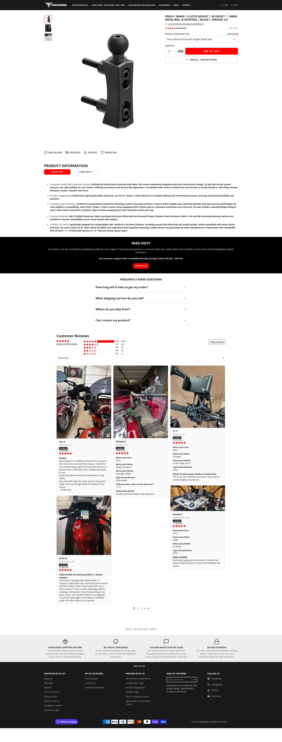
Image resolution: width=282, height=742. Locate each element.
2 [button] (138, 608)
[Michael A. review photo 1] (140, 402)
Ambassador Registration (138, 678)
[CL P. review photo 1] (197, 397)
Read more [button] (66, 489)
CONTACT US (141, 266)
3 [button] (141, 608)
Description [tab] (57, 172)
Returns (47, 687)
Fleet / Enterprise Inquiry (137, 696)
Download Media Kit (94, 687)
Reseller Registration (135, 687)
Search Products (52, 701)
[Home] (56, 5)
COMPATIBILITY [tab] (86, 172)
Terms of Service (52, 692)
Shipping (48, 678)
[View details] (65, 648)
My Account (224, 5)
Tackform (203, 721)
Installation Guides (53, 705)
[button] (90, 341)
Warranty (48, 683)
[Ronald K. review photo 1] (197, 498)
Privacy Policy (50, 696)
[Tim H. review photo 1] (84, 402)
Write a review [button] (217, 341)
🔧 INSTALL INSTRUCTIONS (201, 59)
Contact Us (90, 683)
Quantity (170, 46)
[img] (84, 453)
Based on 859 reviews (67, 343)
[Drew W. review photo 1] (84, 525)
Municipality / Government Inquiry (138, 703)
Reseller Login (132, 692)
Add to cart (212, 51)
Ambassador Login (135, 683)
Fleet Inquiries (91, 678)
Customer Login (51, 710)
